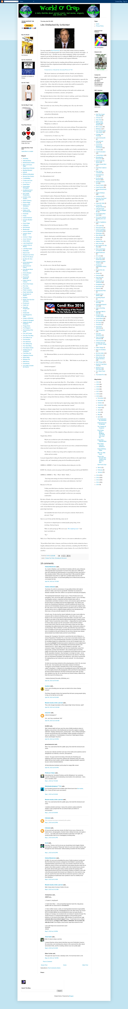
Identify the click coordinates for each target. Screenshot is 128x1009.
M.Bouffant (26, 250)
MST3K (98, 239)
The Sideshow (27, 341)
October (100, 403)
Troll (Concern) (100, 340)
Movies (98, 237)
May (99, 414)
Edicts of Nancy (27, 200)
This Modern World (28, 348)
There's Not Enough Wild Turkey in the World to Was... (102, 459)
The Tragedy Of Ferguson (102, 427)
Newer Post (44, 965)
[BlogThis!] (64, 556)
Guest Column (100, 185)
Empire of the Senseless (26, 205)
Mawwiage (99, 233)
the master (80, 788)
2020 (97, 384)
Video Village (99, 347)
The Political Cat (27, 337)
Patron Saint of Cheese (27, 281)
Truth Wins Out (27, 353)
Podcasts (98, 275)
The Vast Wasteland (99, 334)
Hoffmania (26, 225)
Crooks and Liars (27, 180)
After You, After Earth (101, 453)
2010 (97, 484)
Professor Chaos (50, 773)
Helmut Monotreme (50, 566)
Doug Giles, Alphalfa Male (102, 440)
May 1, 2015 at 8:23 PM (51, 822)
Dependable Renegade (26, 187)
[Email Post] (59, 555)
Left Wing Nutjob (27, 248)
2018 (97, 389)
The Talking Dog (27, 343)
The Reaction (26, 339)
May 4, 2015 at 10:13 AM (51, 889)
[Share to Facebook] (68, 556)
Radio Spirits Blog (28, 292)
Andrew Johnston (50, 586)
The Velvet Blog (27, 345)
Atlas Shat (99, 120)
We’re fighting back (73, 529)
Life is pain (99, 225)
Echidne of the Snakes (27, 197)
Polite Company (27, 290)
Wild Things (99, 362)
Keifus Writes (26, 241)
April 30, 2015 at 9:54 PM (52, 767)
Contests (98, 149)
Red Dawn (99, 286)
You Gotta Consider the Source (28, 366)
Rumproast (26, 303)
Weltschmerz (99, 355)
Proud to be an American (100, 281)
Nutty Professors (100, 252)
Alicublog (25, 158)
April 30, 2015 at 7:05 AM (52, 581)
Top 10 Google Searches (100, 337)
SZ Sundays (99, 320)
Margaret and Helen (28, 255)
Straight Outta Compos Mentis (100, 315)
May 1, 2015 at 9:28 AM (51, 794)
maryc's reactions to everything (100, 230)
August (100, 407)
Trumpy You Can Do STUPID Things (101, 343)
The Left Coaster (27, 333)
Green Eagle (26, 223)
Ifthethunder (26, 229)
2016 (97, 394)
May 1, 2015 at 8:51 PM (51, 837)
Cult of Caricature (101, 152)
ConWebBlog (26, 178)
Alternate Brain (27, 160)
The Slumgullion (100, 330)
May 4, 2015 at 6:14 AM (51, 879)
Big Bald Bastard (27, 170)
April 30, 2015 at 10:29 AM (52, 707)
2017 (97, 391)
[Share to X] (66, 556)
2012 (97, 480)
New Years (99, 243)
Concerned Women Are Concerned (99, 146)
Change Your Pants (49, 558)
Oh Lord (98, 256)
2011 (97, 482)
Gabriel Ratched (27, 217)
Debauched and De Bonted (102, 423)
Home (64, 965)
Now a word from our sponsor (100, 249)
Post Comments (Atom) (54, 968)
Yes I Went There (100, 371)
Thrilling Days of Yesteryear (27, 350)
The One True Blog (28, 335)
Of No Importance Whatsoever (27, 263)
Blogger (71, 996)
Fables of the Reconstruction (27, 211)
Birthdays (98, 129)
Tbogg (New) (26, 326)
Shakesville (26, 313)
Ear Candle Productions (26, 194)
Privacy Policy (100, 26)
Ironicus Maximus (27, 231)
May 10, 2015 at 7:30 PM (51, 958)
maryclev (47, 712)
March (99, 467)
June (99, 412)
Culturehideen (100, 155)
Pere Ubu (25, 286)
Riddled (25, 297)
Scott (46, 843)
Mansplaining (99, 227)
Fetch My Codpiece (101, 167)
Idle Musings (26, 227)
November (101, 400)
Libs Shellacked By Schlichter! (102, 419)
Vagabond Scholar (28, 355)
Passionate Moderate (26, 277)
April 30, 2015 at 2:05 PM (52, 739)
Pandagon (26, 275)
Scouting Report (100, 297)
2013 (97, 477)
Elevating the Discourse (61, 558)
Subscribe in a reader (27, 151)
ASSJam (98, 117)
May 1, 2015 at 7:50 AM (51, 781)
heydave (47, 686)
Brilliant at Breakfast (28, 174)
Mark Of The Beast (28, 257)
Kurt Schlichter (55, 50)
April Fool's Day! (102, 464)
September (101, 405)
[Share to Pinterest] (70, 556)
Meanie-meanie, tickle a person (54, 703)
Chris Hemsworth (100, 138)
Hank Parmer (99, 187)
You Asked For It (100, 374)
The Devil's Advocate (99, 327)
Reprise (98, 288)
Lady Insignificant (27, 243)
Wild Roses (26, 361)
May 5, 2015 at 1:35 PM (51, 931)
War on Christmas (101, 349)
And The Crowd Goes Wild (100, 115)
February (100, 470)
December (101, 398)
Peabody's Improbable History (101, 265)
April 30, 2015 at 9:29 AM (52, 697)
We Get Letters (100, 353)
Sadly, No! (25, 305)
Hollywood (99, 196)
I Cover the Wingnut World (100, 206)
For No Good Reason (99, 179)
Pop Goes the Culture (99, 278)
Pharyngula (26, 288)
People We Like (100, 270)
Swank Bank (99, 318)
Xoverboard (26, 363)
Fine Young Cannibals (99, 172)
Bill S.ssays (99, 126)
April (99, 417)
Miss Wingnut (99, 235)
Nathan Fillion (100, 241)
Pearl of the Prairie (28, 284)
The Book (98, 324)
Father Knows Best (101, 164)
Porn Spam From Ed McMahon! (101, 445)
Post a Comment (47, 961)
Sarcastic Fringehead (26, 308)
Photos (98, 273)
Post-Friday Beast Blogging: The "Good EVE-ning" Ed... (101, 434)
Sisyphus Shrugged (28, 320)
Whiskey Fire (26, 359)
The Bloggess (26, 328)
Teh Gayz (98, 322)
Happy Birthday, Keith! (102, 449)
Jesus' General (27, 239)
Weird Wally (26, 357)
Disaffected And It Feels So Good (27, 190)
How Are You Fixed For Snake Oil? (101, 199)
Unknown (47, 818)
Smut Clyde (48, 936)
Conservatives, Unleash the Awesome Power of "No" (58, 70)
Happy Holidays (100, 193)
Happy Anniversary (101, 189)
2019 (97, 386)
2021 (97, 382)
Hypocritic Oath (100, 203)
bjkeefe (25, 172)
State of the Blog (100, 308)
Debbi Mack (26, 184)
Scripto (25, 310)
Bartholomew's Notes (28, 162)
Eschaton (25, 208)
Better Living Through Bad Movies (99, 123)
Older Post (85, 965)
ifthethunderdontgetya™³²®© (53, 786)
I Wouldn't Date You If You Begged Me (101, 210)
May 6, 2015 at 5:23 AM (51, 948)
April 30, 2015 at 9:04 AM (52, 680)
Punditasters (99, 284)
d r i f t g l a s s (27, 182)
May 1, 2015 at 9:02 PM (51, 852)
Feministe (25, 213)
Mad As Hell (26, 253)
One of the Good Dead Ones (100, 258)
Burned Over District (28, 176)
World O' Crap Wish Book (100, 368)
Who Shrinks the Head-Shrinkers (100, 358)
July (99, 410)
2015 (97, 396)
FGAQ (24, 215)
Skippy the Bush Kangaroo (27, 323)
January (100, 472)
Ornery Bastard (27, 273)
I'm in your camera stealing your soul (101, 218)
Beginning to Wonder (28, 168)
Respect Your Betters (99, 294)
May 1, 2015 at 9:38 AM (51, 812)
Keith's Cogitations (101, 222)
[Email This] (62, 556)
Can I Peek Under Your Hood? (101, 131)
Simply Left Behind (28, 318)
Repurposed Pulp (101, 290)
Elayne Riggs (26, 202)
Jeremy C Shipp (27, 237)
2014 (97, 475)
